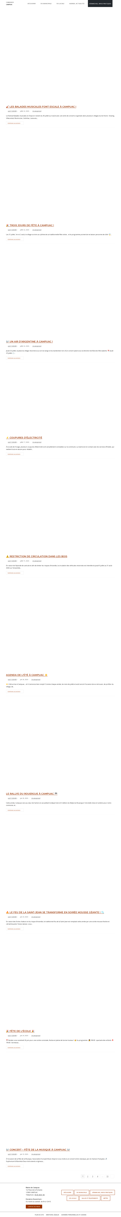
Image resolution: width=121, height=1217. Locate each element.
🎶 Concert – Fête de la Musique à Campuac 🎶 (38, 1149)
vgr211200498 (12, 111)
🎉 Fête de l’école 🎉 (20, 1031)
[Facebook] (86, 1204)
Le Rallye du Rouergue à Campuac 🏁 (31, 793)
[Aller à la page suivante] (112, 1176)
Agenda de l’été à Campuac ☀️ (27, 675)
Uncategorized (36, 111)
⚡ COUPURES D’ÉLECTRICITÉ (24, 437)
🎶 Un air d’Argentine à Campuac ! (29, 341)
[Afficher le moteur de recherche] (114, 3)
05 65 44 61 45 (40, 1195)
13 (107, 1176)
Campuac (10, 3)
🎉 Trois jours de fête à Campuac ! (30, 225)
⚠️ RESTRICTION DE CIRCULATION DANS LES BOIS (36, 556)
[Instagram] (89, 1204)
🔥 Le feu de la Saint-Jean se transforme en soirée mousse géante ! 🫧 (55, 912)
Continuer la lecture (16, 122)
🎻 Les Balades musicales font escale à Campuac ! (41, 106)
